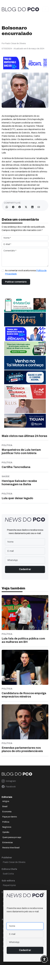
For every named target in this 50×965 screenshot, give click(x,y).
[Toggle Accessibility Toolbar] (44, 959)
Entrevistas (7, 842)
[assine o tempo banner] (25, 348)
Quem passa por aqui (11, 837)
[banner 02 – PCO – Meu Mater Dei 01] (25, 305)
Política (5, 822)
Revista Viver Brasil (10, 848)
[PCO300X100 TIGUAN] (25, 420)
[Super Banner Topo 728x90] (25, 63)
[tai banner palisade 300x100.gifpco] (25, 362)
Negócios (6, 827)
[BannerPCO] (25, 406)
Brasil (4, 806)
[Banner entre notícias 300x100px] (25, 333)
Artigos (5, 801)
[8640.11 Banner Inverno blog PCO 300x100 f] (25, 377)
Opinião (5, 832)
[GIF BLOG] (25, 391)
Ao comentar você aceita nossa (26, 272)
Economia (6, 812)
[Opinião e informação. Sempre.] (20, 9)
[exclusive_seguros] (25, 319)
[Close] (43, 894)
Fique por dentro (9, 817)
